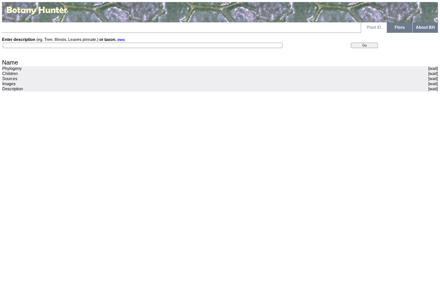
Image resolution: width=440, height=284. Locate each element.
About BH (425, 27)
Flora (400, 27)
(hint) (121, 40)
